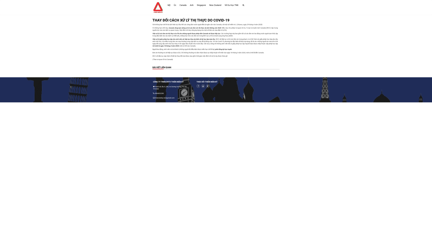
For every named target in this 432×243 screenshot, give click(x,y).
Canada (183, 5)
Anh (192, 5)
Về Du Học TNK (231, 5)
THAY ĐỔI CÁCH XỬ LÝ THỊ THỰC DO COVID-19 (190, 20)
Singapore (201, 5)
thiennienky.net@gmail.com (164, 98)
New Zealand (215, 5)
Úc (175, 5)
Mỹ (169, 5)
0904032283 (159, 93)
